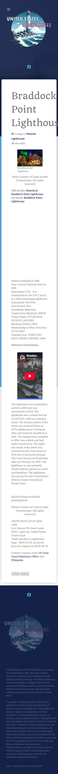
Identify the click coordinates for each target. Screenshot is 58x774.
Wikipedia (17, 560)
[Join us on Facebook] (29, 67)
